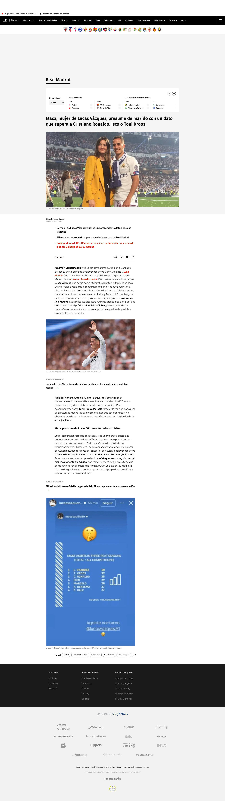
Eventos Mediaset (124, 693)
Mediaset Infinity (90, 678)
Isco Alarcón (109, 655)
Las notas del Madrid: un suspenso (55, 14)
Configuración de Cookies (123, 767)
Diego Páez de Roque (55, 219)
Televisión (53, 688)
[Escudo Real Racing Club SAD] (120, 29)
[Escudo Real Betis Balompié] (135, 29)
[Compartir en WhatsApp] (115, 257)
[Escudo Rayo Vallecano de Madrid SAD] (125, 29)
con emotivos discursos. (84, 279)
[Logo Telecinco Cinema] (129, 745)
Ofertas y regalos (123, 683)
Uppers (85, 698)
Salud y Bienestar (123, 698)
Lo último (53, 683)
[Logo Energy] (161, 736)
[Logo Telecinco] (96, 727)
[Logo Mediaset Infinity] (63, 727)
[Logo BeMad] (63, 745)
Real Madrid (58, 79)
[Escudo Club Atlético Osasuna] (115, 29)
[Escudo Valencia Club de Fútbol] (154, 29)
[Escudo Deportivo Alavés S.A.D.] (80, 29)
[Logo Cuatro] (129, 727)
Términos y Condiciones (85, 767)
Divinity (85, 693)
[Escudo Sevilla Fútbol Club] (149, 29)
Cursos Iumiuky (122, 688)
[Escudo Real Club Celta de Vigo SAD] (75, 29)
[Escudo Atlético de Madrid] (70, 29)
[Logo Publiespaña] (112, 754)
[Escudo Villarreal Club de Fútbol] (159, 29)
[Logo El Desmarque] (63, 736)
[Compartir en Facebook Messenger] (127, 257)
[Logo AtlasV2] (80, 754)
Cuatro (85, 688)
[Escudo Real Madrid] (140, 29)
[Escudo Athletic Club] (65, 29)
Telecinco (87, 683)
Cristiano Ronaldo (80, 655)
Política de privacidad (103, 767)
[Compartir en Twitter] (121, 257)
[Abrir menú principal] (220, 20)
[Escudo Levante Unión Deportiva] (105, 29)
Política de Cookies (142, 767)
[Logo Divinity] (162, 727)
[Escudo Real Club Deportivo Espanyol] (90, 29)
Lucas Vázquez (123, 655)
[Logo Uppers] (96, 745)
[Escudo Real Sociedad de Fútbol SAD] (144, 29)
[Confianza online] (112, 791)
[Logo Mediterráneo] (145, 755)
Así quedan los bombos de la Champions (20, 14)
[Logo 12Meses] (161, 745)
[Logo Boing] (128, 736)
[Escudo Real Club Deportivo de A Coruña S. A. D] (130, 29)
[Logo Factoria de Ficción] (96, 736)
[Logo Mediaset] (112, 715)
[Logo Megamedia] (113, 779)
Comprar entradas (124, 678)
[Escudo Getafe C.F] (100, 29)
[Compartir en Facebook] (133, 257)
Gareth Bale (95, 655)
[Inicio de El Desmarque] (5, 20)
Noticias (52, 678)
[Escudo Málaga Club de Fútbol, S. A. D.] (110, 29)
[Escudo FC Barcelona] (95, 29)
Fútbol (14, 20)
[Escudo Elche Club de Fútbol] (85, 29)
